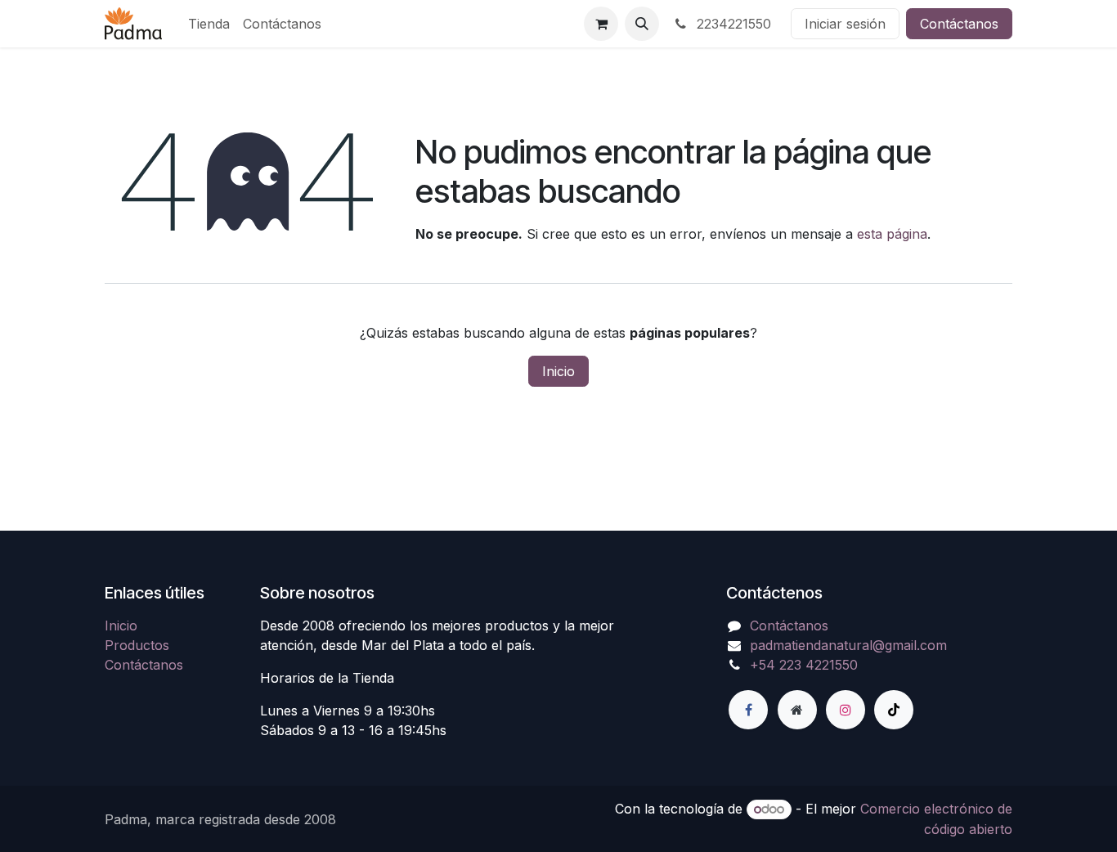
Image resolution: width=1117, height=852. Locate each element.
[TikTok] (893, 709)
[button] (642, 24)
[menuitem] (209, 23)
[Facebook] (748, 709)
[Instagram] (845, 709)
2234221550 (732, 24)
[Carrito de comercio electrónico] (601, 24)
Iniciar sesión (845, 24)
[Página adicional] (797, 709)
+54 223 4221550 (804, 665)
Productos (137, 645)
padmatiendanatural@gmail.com (848, 645)
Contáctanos (959, 24)
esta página (892, 234)
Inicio (558, 371)
